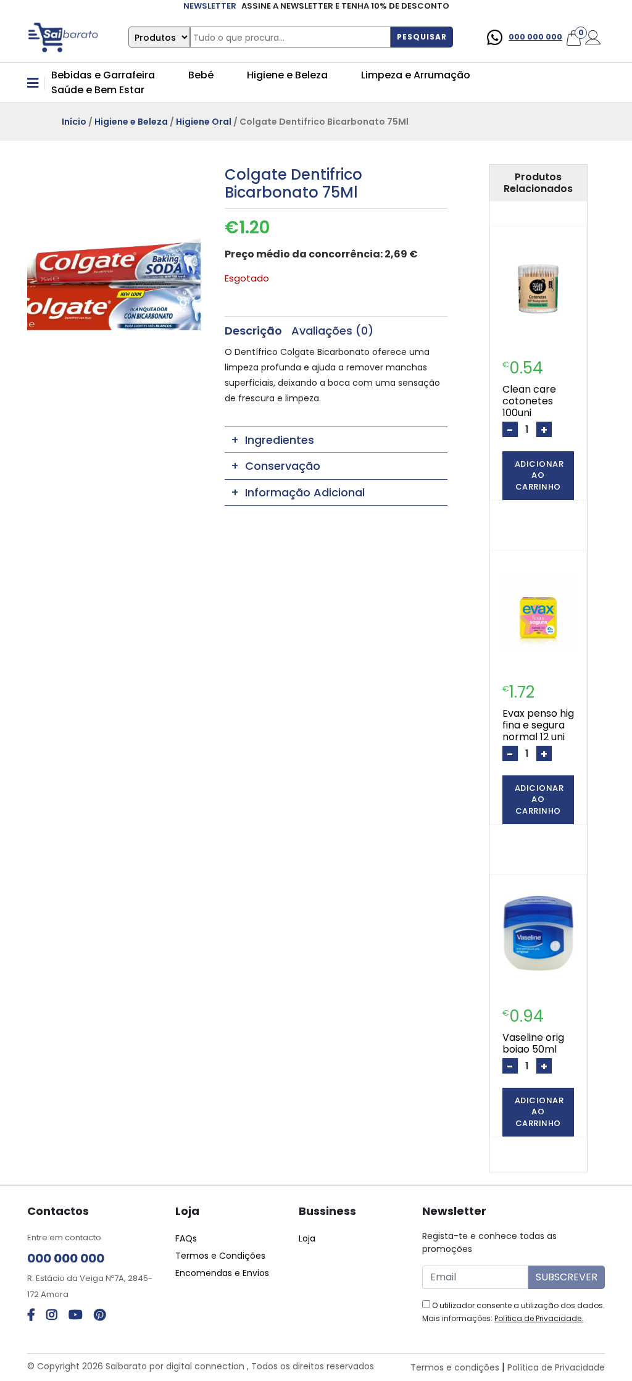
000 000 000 (535, 36)
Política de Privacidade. (538, 1318)
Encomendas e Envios (222, 1273)
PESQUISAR (422, 36)
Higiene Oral (203, 121)
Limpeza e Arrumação (415, 75)
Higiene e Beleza (287, 75)
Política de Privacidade (556, 1367)
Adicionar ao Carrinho (539, 475)
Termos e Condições (220, 1256)
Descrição (253, 330)
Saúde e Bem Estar (97, 90)
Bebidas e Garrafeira (103, 75)
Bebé (201, 75)
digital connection (205, 1366)
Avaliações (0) (332, 330)
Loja (307, 1238)
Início (74, 121)
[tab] (253, 330)
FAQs (186, 1238)
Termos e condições (454, 1367)
